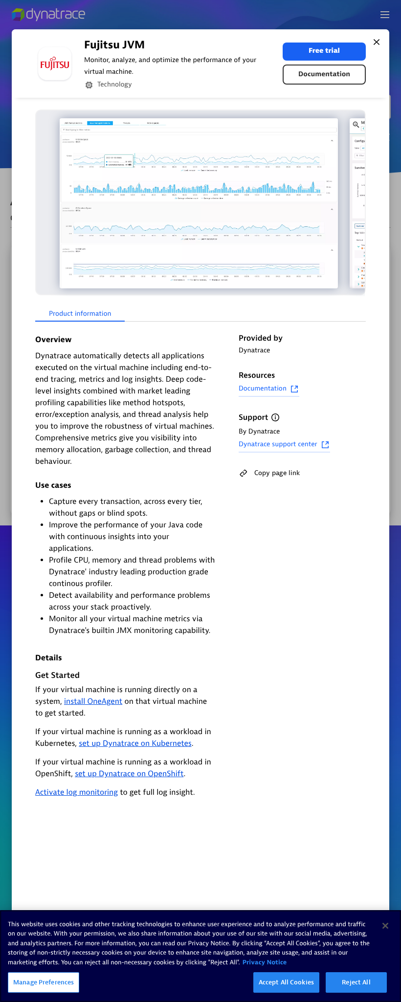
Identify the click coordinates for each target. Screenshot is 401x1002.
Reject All (356, 982)
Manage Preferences (43, 982)
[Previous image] (44, 203)
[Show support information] (275, 417)
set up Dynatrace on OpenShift (129, 774)
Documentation (324, 74)
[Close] (376, 42)
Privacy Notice (265, 962)
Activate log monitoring (76, 792)
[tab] (80, 314)
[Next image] (357, 203)
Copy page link (277, 473)
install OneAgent (93, 701)
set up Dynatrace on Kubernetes (135, 743)
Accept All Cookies (286, 982)
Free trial (324, 51)
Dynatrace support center (278, 444)
